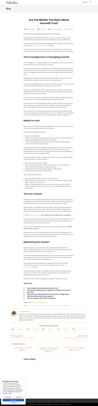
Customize (8, 397)
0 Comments (70, 29)
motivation (48, 305)
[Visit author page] (14, 313)
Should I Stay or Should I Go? (23, 348)
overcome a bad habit (39, 45)
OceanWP (67, 404)
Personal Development (56, 29)
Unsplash (43, 302)
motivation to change (34, 215)
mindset (43, 305)
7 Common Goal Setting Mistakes (75, 348)
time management (66, 305)
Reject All (19, 397)
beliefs (27, 305)
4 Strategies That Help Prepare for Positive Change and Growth (49, 348)
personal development (56, 305)
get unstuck (32, 305)
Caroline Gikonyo (31, 29)
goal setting (38, 305)
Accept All (13, 400)
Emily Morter (35, 302)
